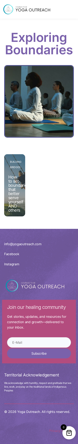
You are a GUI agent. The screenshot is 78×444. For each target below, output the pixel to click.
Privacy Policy (60, 431)
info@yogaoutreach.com (23, 244)
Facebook (11, 254)
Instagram (11, 264)
